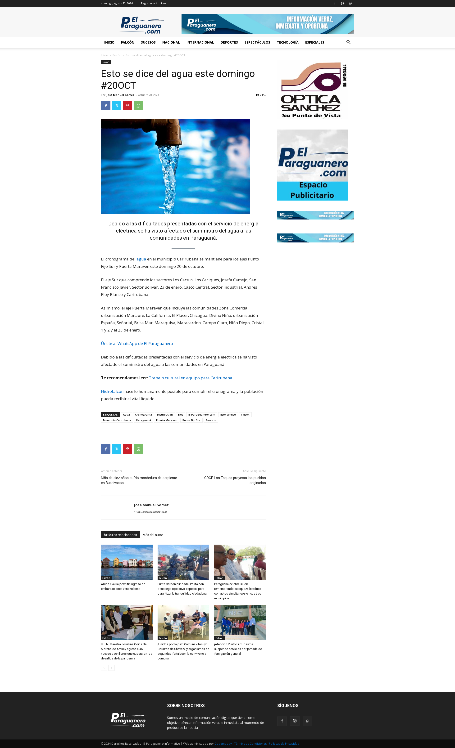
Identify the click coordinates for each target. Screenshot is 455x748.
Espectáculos (257, 42)
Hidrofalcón (112, 391)
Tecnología (288, 42)
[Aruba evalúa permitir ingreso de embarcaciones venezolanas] (127, 562)
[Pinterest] (127, 105)
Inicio (109, 42)
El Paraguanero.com (201, 414)
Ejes (180, 414)
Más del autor (153, 535)
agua (141, 259)
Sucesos (148, 42)
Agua (126, 414)
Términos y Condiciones (250, 744)
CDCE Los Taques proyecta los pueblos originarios (235, 480)
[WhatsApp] (350, 3)
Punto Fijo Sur (191, 420)
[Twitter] (116, 105)
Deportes (229, 42)
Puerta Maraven (166, 420)
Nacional (171, 42)
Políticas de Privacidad (284, 744)
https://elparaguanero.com (150, 511)
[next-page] (111, 668)
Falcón (127, 42)
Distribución (165, 414)
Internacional (200, 42)
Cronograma (143, 414)
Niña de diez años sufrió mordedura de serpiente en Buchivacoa (139, 480)
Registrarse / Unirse (153, 3)
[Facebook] (334, 3)
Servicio (211, 420)
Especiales (314, 42)
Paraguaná (143, 420)
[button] (348, 42)
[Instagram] (342, 3)
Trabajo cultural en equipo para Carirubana (190, 378)
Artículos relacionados (120, 535)
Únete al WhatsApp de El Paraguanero (137, 343)
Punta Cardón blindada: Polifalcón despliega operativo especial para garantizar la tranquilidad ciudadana (182, 588)
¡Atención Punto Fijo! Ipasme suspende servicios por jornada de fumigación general (238, 648)
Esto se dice (228, 414)
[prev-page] (104, 668)
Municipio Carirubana (117, 420)
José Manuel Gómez (120, 95)
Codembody (223, 744)
